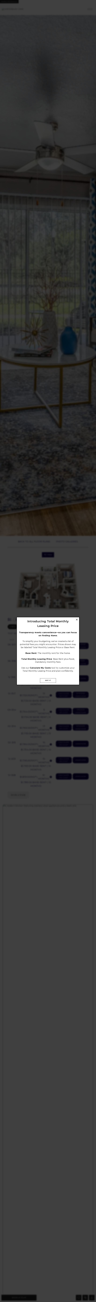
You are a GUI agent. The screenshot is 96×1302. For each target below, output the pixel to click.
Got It (48, 680)
